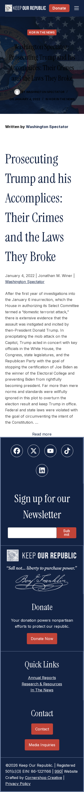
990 (58, 771)
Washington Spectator (47, 126)
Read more (42, 434)
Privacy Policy (18, 783)
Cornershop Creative (43, 777)
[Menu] (76, 8)
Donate (59, 8)
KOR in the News (42, 32)
